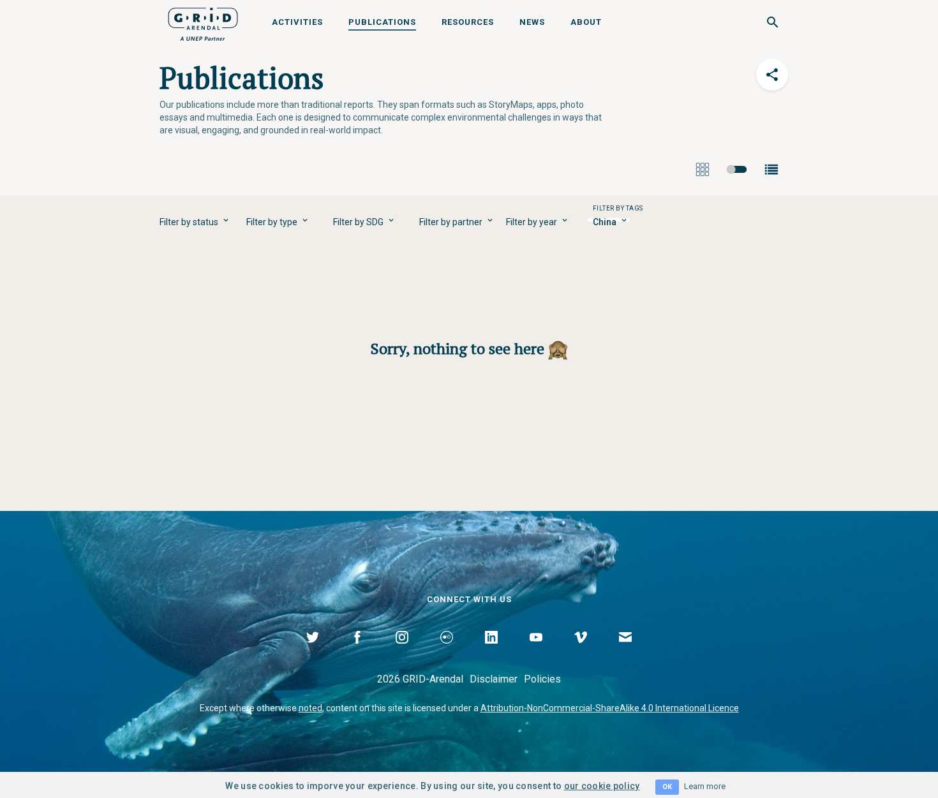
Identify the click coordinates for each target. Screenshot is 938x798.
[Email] (625, 652)
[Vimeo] (580, 652)
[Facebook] (357, 652)
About (586, 22)
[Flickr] (446, 652)
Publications (382, 22)
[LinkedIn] (491, 652)
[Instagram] (402, 652)
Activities (297, 22)
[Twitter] (312, 652)
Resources (468, 22)
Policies (542, 679)
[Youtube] (536, 652)
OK (667, 787)
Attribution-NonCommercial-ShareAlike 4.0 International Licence (609, 708)
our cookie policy (602, 786)
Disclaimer (493, 679)
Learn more (705, 786)
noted (310, 708)
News (532, 22)
